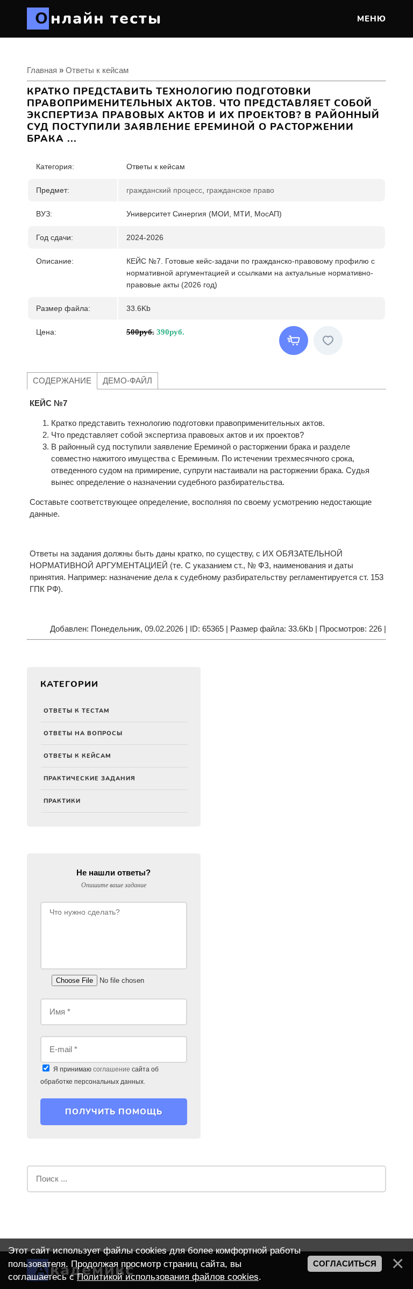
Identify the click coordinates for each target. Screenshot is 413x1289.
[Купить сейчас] (293, 340)
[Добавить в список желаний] (328, 340)
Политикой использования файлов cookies (168, 1276)
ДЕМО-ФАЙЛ (127, 380)
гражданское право (240, 190)
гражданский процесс (164, 190)
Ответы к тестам (77, 711)
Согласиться (344, 1263)
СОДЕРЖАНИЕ (62, 380)
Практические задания (90, 778)
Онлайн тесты (98, 19)
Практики (62, 801)
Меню (370, 18)
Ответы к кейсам (77, 756)
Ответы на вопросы (83, 733)
